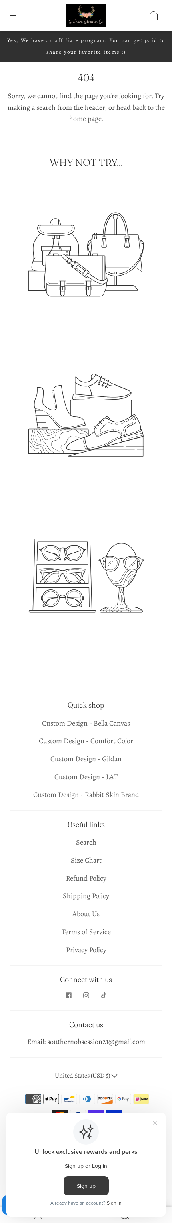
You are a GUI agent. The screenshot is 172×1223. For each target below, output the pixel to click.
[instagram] (86, 995)
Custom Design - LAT (86, 777)
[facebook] (68, 995)
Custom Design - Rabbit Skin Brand (86, 794)
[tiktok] (103, 995)
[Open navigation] (18, 16)
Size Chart (86, 860)
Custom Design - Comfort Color (86, 741)
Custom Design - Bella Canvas (86, 723)
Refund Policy (86, 878)
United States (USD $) (83, 1075)
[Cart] (153, 15)
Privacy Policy (86, 950)
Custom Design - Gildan (86, 759)
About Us (86, 914)
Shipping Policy (86, 896)
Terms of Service (86, 932)
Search (86, 842)
